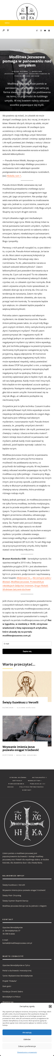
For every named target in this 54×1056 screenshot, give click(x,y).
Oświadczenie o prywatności (27, 1052)
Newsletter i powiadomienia (25, 782)
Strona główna (20, 71)
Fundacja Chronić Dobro (13, 991)
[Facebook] (37, 31)
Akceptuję (27, 1032)
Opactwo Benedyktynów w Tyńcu (16, 965)
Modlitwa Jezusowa (34, 50)
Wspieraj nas (8, 1002)
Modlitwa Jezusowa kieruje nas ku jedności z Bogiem (25, 906)
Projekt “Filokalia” (10, 981)
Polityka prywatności (32, 787)
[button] (50, 1006)
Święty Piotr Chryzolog (12, 895)
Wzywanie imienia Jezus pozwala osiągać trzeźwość (21, 748)
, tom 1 (14, 175)
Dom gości (7, 986)
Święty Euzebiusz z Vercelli (20, 702)
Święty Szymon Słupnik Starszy (15, 901)
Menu (7, 23)
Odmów (27, 1039)
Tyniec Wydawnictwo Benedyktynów (18, 975)
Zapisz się (27, 651)
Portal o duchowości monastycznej (17, 970)
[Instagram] (41, 31)
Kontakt (27, 790)
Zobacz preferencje (27, 1046)
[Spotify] (49, 31)
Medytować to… (24, 577)
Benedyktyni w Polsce (11, 996)
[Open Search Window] (4, 30)
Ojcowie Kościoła (26, 708)
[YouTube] (45, 31)
